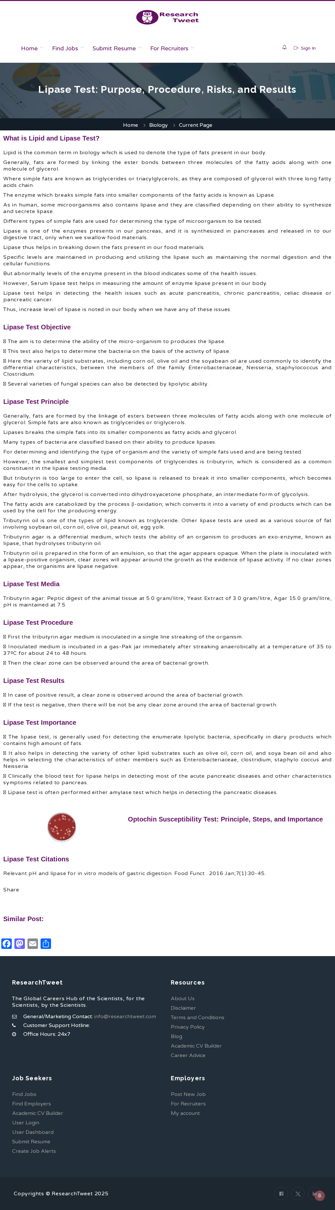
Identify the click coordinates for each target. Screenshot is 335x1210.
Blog (176, 1036)
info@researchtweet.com (125, 1016)
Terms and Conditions (197, 1017)
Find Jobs (65, 48)
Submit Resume (114, 48)
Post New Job (188, 1094)
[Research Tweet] (167, 17)
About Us (183, 998)
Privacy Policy (188, 1027)
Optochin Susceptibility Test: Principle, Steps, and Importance (225, 819)
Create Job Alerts (34, 1151)
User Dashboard (33, 1132)
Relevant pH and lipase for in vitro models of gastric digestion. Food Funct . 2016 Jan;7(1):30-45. (134, 873)
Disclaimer (183, 1008)
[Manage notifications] (319, 1195)
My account (185, 1113)
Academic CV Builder (196, 1046)
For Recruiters (169, 48)
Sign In (308, 48)
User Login (25, 1122)
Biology (158, 125)
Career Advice (188, 1055)
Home (29, 48)
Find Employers (31, 1104)
